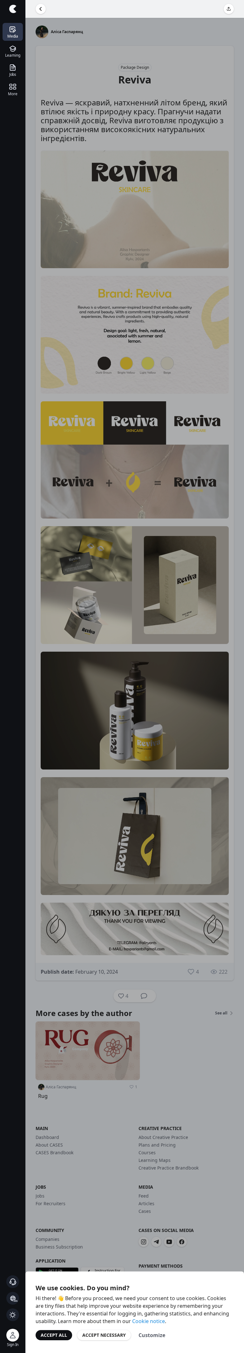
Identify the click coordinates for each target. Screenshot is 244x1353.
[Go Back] (41, 9)
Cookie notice (148, 1321)
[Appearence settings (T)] (13, 1314)
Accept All (54, 1335)
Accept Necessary (104, 1335)
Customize (152, 1335)
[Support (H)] (13, 1281)
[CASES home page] (13, 9)
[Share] (229, 9)
